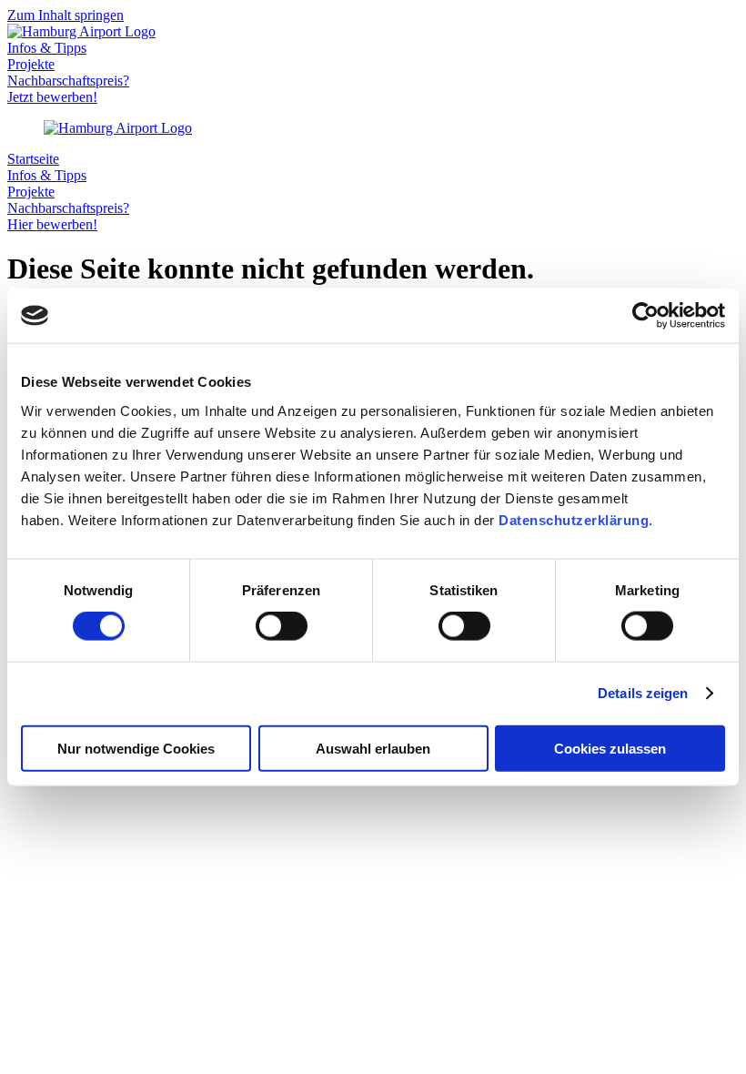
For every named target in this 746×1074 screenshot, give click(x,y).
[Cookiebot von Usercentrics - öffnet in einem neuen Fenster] (645, 315)
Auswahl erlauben (373, 747)
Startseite (33, 159)
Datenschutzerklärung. (576, 519)
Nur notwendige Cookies (136, 747)
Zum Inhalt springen (65, 15)
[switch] (281, 626)
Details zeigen (643, 693)
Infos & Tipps (46, 48)
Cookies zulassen (610, 747)
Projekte (31, 64)
